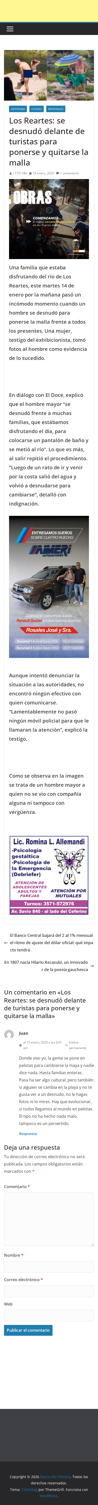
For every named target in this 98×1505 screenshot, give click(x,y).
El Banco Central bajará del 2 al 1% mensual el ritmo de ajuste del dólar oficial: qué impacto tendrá (51, 943)
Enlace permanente (77, 1045)
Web (8, 1304)
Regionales (55, 109)
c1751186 (20, 173)
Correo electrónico (23, 1279)
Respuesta (28, 1133)
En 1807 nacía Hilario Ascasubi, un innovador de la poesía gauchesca (46, 965)
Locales (36, 109)
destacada (18, 109)
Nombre (13, 1255)
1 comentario (69, 173)
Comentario (17, 1186)
